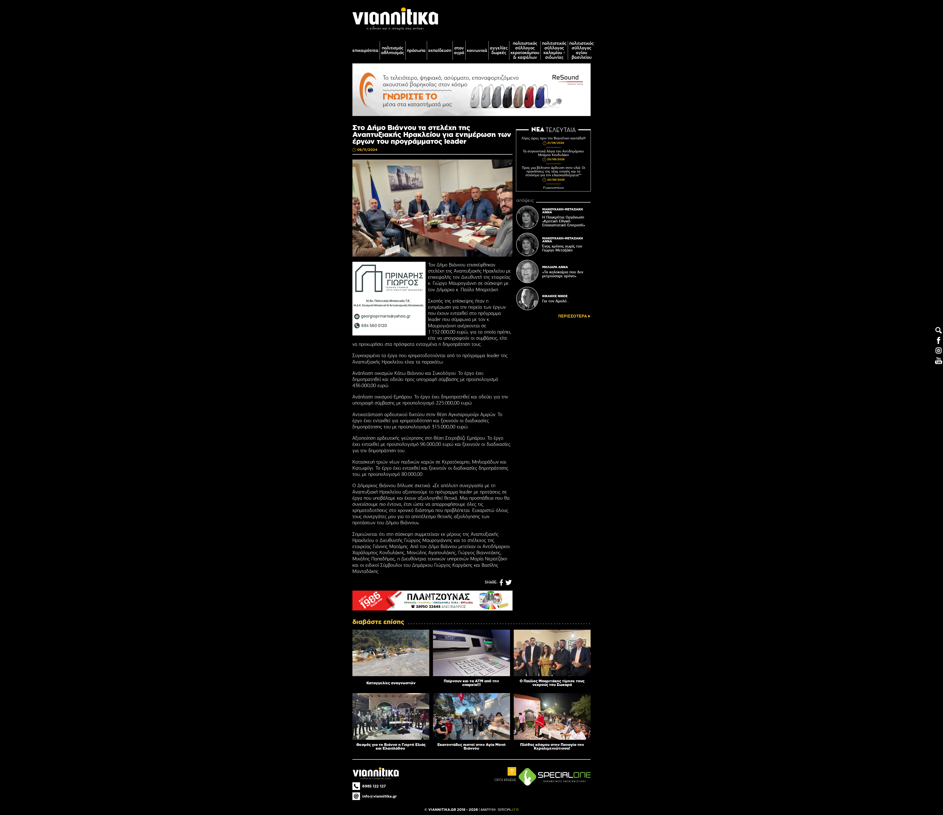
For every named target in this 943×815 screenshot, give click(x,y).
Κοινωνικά (477, 50)
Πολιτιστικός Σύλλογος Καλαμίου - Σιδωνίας (554, 50)
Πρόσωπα (416, 50)
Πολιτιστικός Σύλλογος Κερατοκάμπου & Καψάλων (525, 50)
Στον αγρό (459, 50)
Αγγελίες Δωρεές (499, 50)
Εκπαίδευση (439, 50)
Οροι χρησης (505, 780)
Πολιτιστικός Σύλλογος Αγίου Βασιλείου (581, 50)
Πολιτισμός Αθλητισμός (392, 50)
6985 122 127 (374, 786)
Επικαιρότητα (365, 50)
